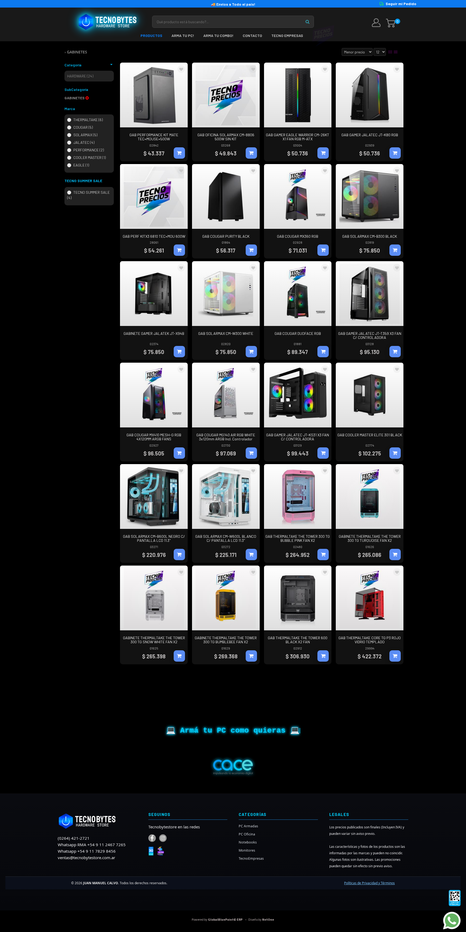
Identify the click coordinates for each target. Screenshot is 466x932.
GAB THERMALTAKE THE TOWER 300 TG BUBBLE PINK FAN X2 (297, 538)
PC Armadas (248, 826)
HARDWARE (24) (80, 76)
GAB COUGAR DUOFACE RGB (298, 333)
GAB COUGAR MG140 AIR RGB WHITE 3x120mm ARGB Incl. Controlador (225, 437)
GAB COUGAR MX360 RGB (297, 236)
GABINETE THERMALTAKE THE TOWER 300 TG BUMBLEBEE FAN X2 (226, 639)
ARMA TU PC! (183, 35)
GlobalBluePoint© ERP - (220, 919)
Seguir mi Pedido (401, 3)
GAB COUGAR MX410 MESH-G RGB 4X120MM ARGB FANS (153, 437)
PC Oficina (247, 834)
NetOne (261, 919)
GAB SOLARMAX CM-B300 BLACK (369, 236)
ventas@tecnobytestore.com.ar (86, 857)
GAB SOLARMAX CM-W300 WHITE (225, 333)
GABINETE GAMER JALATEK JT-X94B (154, 333)
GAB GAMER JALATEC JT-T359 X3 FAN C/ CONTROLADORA (369, 335)
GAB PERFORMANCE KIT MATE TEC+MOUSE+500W (153, 136)
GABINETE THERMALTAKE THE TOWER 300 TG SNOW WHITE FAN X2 (154, 639)
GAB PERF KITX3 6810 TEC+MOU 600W (154, 236)
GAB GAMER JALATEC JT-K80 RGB (369, 134)
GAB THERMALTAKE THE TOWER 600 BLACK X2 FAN (297, 639)
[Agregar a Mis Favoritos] (181, 69)
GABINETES (77, 52)
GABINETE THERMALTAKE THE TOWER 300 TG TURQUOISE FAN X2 (370, 538)
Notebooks (248, 842)
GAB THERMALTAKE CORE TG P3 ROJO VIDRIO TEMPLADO (369, 639)
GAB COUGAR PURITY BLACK (225, 236)
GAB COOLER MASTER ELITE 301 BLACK (369, 435)
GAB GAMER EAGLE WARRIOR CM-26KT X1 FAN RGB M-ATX (297, 136)
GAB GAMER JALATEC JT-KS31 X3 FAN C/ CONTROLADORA (297, 437)
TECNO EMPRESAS (287, 35)
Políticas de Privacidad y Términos (369, 883)
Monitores (247, 850)
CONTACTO (252, 35)
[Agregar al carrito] (179, 153)
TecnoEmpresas (251, 858)
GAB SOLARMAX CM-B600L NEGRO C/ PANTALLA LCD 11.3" (154, 538)
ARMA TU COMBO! (218, 35)
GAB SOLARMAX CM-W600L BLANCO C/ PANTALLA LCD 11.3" (225, 538)
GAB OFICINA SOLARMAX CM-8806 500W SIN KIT (225, 136)
